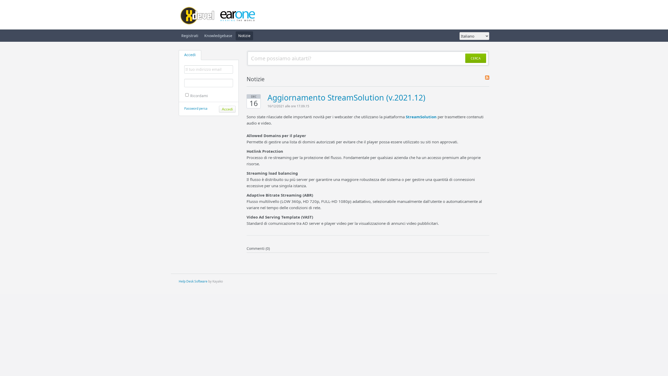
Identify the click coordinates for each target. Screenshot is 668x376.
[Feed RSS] (487, 78)
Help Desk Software (193, 281)
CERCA (476, 58)
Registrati (189, 35)
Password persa (195, 108)
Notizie (244, 35)
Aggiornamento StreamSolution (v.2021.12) (346, 97)
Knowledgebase (218, 35)
